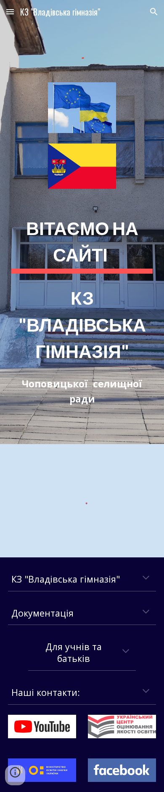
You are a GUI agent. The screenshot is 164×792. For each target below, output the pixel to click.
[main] (82, 309)
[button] (10, 11)
